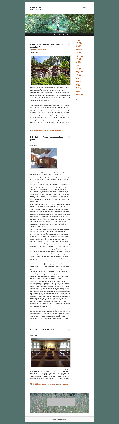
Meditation (36, 130)
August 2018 (78, 77)
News (60, 34)
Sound (45, 34)
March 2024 (78, 52)
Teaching (50, 34)
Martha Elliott (36, 7)
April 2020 (78, 67)
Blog (64, 34)
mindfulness (53, 323)
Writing (55, 34)
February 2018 (79, 81)
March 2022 (78, 58)
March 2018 (78, 80)
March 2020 (78, 68)
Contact (68, 34)
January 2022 (78, 59)
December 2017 (79, 82)
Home (32, 34)
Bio (35, 34)
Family (35, 384)
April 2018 (78, 78)
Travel (45, 130)
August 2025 (78, 45)
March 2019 (78, 74)
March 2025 (78, 48)
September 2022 (79, 56)
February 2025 (79, 49)
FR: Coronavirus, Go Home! (42, 329)
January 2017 (78, 90)
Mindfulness (40, 130)
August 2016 (78, 96)
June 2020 (78, 65)
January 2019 (78, 75)
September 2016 (79, 94)
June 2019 (78, 72)
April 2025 (78, 46)
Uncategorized (52, 384)
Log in (77, 101)
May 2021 (78, 61)
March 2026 (78, 42)
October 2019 (78, 69)
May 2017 (78, 85)
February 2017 (79, 88)
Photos (40, 34)
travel (55, 130)
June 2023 (78, 55)
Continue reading (34, 129)
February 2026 (79, 43)
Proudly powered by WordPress (59, 419)
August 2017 (78, 84)
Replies (59, 130)
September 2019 (79, 71)
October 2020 (78, 64)
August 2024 (78, 51)
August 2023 (78, 54)
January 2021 (78, 62)
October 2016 (78, 93)
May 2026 (78, 40)
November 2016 (79, 91)
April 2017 (78, 87)
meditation (52, 130)
